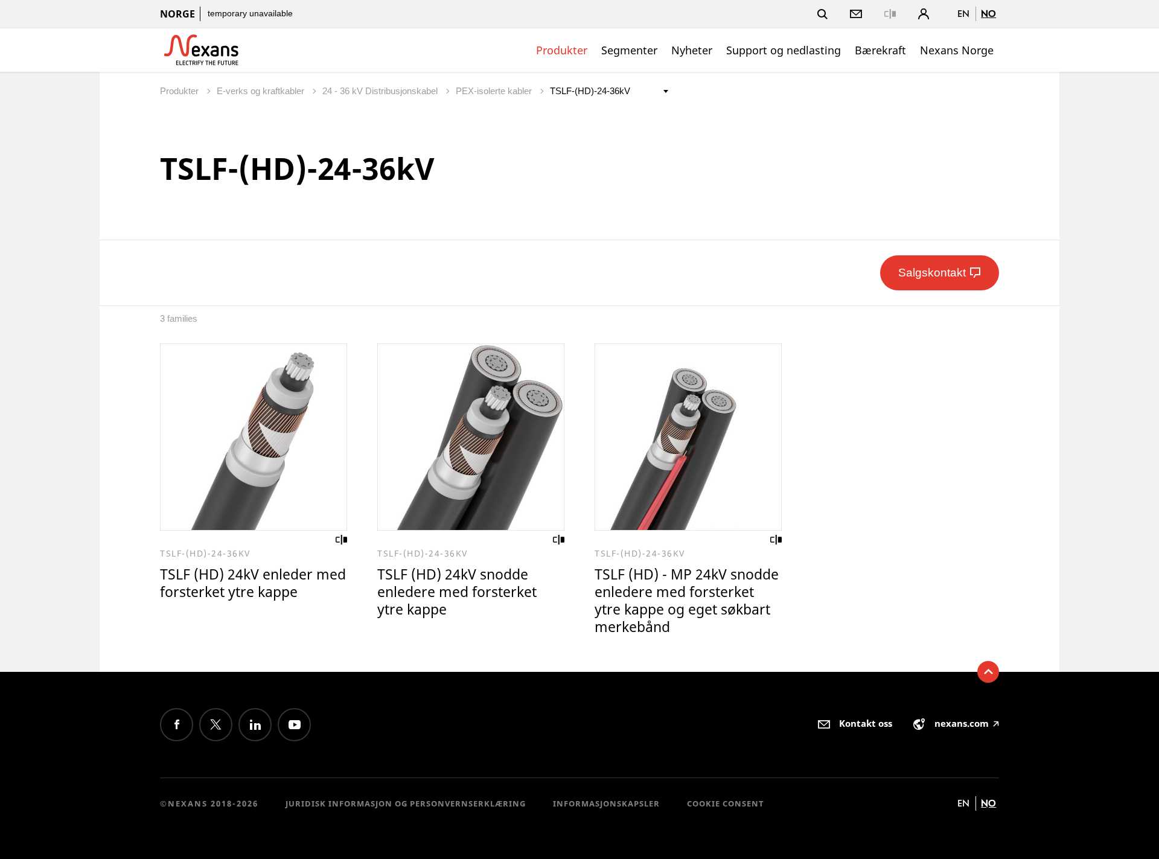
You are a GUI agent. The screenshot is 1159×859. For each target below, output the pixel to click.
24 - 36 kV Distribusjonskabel (381, 91)
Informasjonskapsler (606, 803)
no (988, 13)
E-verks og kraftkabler (262, 91)
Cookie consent (725, 803)
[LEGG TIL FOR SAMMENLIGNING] (342, 539)
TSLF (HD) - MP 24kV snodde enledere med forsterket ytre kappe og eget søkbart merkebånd (687, 600)
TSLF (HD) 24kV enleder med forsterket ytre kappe (253, 582)
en (963, 13)
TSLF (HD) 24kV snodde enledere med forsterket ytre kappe (457, 591)
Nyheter (691, 50)
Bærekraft (880, 50)
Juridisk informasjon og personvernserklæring (406, 803)
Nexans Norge (957, 50)
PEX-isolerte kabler (495, 91)
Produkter (561, 50)
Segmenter (629, 50)
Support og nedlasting (783, 50)
